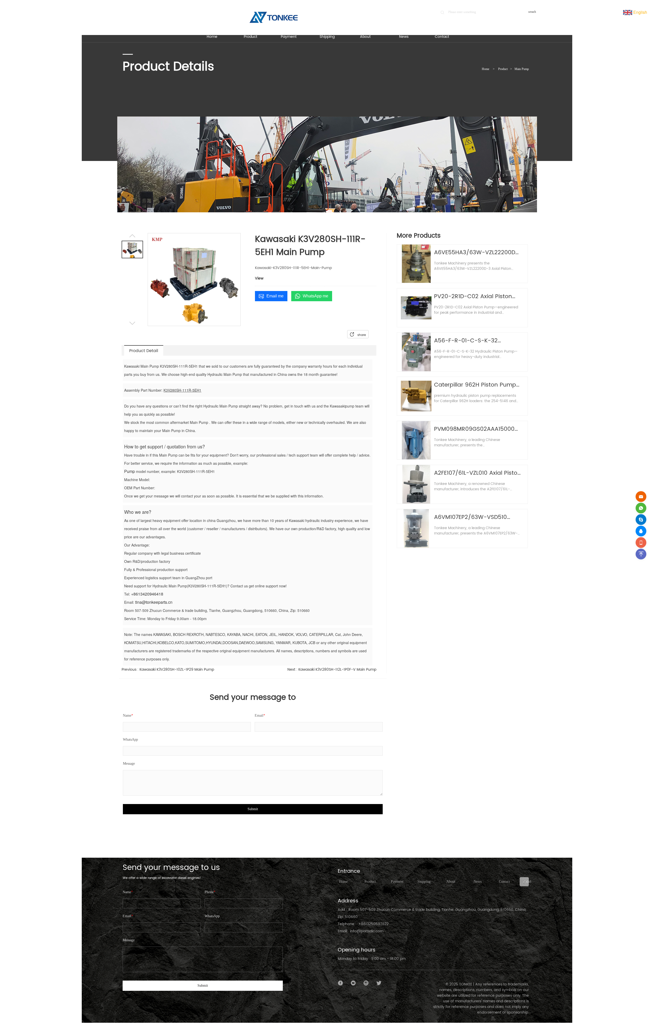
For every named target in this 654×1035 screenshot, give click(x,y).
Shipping (423, 881)
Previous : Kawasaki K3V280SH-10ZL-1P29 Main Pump (168, 669)
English (639, 12)
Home (485, 69)
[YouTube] (353, 983)
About (450, 881)
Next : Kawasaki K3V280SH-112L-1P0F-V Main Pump (331, 669)
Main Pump (522, 69)
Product (503, 69)
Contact (504, 881)
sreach (532, 12)
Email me (275, 296)
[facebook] (340, 983)
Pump (129, 471)
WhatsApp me (315, 296)
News (478, 881)
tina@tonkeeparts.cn (153, 602)
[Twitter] (378, 983)
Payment (397, 881)
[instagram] (366, 983)
